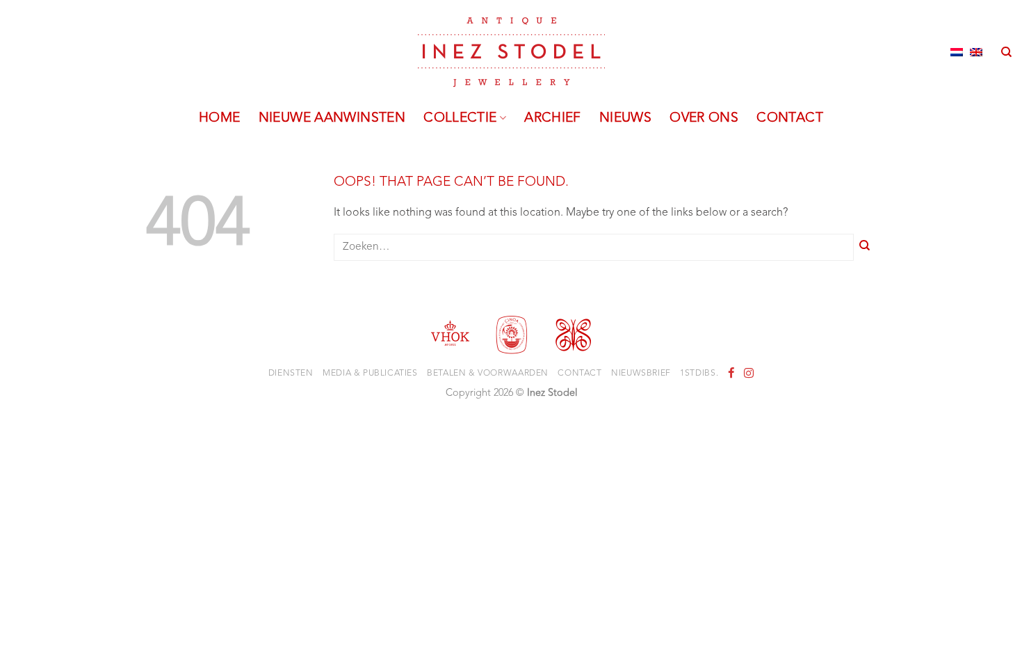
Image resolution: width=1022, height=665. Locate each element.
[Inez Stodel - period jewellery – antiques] (511, 52)
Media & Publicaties (370, 373)
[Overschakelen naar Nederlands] (956, 52)
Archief (552, 118)
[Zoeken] (1006, 52)
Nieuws (625, 118)
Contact (789, 118)
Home (220, 118)
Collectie (459, 118)
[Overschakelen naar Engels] (976, 52)
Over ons (704, 118)
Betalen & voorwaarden (488, 373)
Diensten (291, 373)
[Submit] (865, 247)
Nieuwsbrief (641, 373)
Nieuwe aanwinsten (332, 118)
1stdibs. (699, 373)
